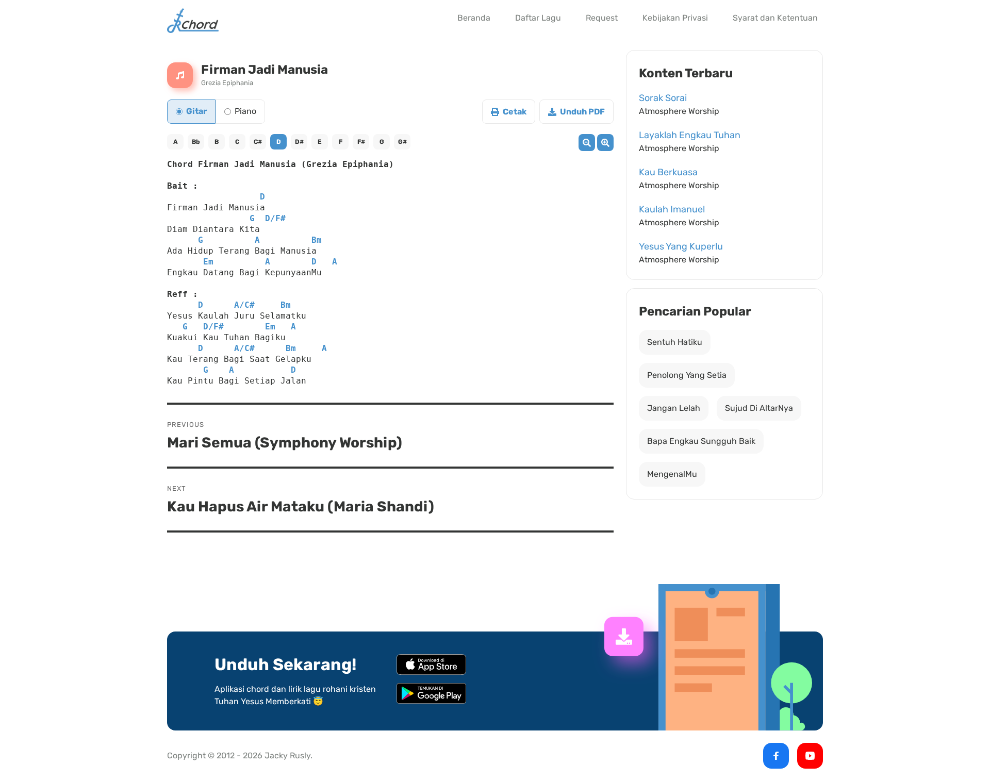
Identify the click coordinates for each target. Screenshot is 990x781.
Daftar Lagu (538, 18)
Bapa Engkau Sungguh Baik (701, 441)
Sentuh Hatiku (674, 342)
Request (602, 18)
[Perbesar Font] (605, 142)
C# (258, 141)
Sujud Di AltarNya (759, 408)
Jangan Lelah (673, 408)
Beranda (473, 18)
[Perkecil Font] (587, 142)
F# (361, 141)
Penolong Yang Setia (687, 375)
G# (402, 141)
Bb (196, 141)
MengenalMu (672, 474)
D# (299, 141)
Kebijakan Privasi (675, 18)
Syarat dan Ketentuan (775, 18)
